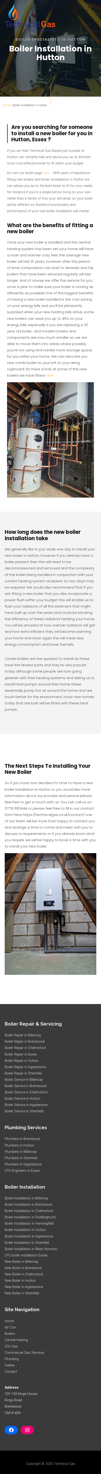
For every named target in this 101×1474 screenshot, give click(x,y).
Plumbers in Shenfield (21, 1158)
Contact (11, 1371)
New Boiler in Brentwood (23, 1268)
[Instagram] (27, 1430)
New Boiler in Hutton (20, 1280)
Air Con (10, 1327)
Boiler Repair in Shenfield (23, 1073)
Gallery (10, 1365)
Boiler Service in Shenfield (24, 1111)
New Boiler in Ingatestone (24, 1287)
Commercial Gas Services (24, 1352)
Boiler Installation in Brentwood (28, 1204)
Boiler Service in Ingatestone (26, 1105)
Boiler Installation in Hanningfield (29, 1223)
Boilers (10, 1334)
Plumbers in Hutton (19, 1145)
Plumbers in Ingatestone (23, 1164)
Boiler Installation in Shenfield (27, 1243)
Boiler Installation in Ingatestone (29, 1236)
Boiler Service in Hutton (22, 1098)
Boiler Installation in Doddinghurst (30, 1217)
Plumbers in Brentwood (22, 1139)
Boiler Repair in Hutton (22, 1061)
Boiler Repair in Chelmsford (25, 1048)
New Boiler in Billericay (21, 1261)
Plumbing (12, 1359)
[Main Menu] (91, 18)
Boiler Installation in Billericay (26, 1198)
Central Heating (16, 1340)
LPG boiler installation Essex (26, 1255)
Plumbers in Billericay (21, 1152)
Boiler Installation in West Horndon (31, 1249)
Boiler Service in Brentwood (25, 1086)
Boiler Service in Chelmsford (26, 1092)
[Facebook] (11, 1430)
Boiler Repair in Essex (21, 1054)
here (46, 173)
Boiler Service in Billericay (24, 1079)
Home (6, 105)
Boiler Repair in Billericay (23, 1035)
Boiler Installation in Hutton (25, 1230)
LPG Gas (11, 1346)
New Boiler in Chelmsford (24, 1274)
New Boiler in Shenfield (22, 1293)
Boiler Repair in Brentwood (25, 1041)
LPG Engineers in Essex (22, 1170)
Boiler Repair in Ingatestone (25, 1067)
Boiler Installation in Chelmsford (29, 1211)
